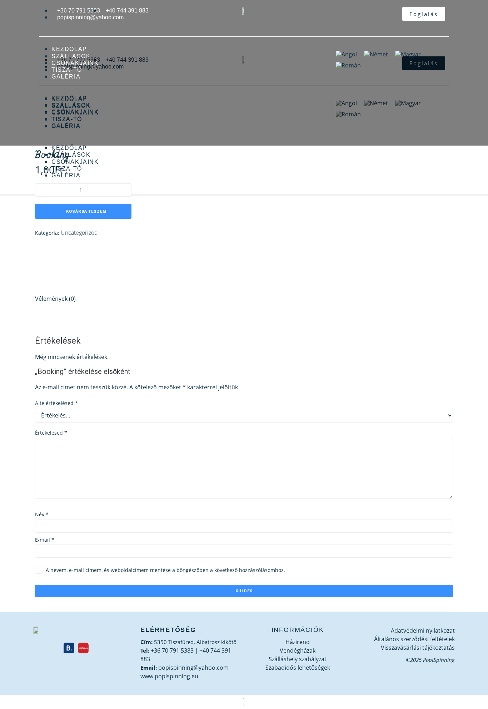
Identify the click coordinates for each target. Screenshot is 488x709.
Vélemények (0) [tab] (55, 299)
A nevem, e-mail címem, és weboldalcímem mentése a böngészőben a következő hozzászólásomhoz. (165, 570)
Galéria (65, 77)
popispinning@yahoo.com (193, 668)
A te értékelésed (56, 403)
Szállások (70, 56)
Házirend (297, 642)
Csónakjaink (75, 63)
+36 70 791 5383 (172, 650)
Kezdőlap (69, 49)
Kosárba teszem (86, 211)
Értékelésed (51, 432)
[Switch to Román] (348, 65)
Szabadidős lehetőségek (297, 668)
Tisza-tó (66, 70)
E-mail (44, 539)
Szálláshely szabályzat (298, 659)
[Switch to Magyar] (408, 54)
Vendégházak (297, 650)
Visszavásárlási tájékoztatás (418, 648)
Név (42, 514)
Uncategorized (79, 233)
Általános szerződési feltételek (414, 639)
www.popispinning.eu (169, 676)
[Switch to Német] (376, 54)
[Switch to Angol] (346, 54)
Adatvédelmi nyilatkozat (423, 630)
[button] (182, 91)
